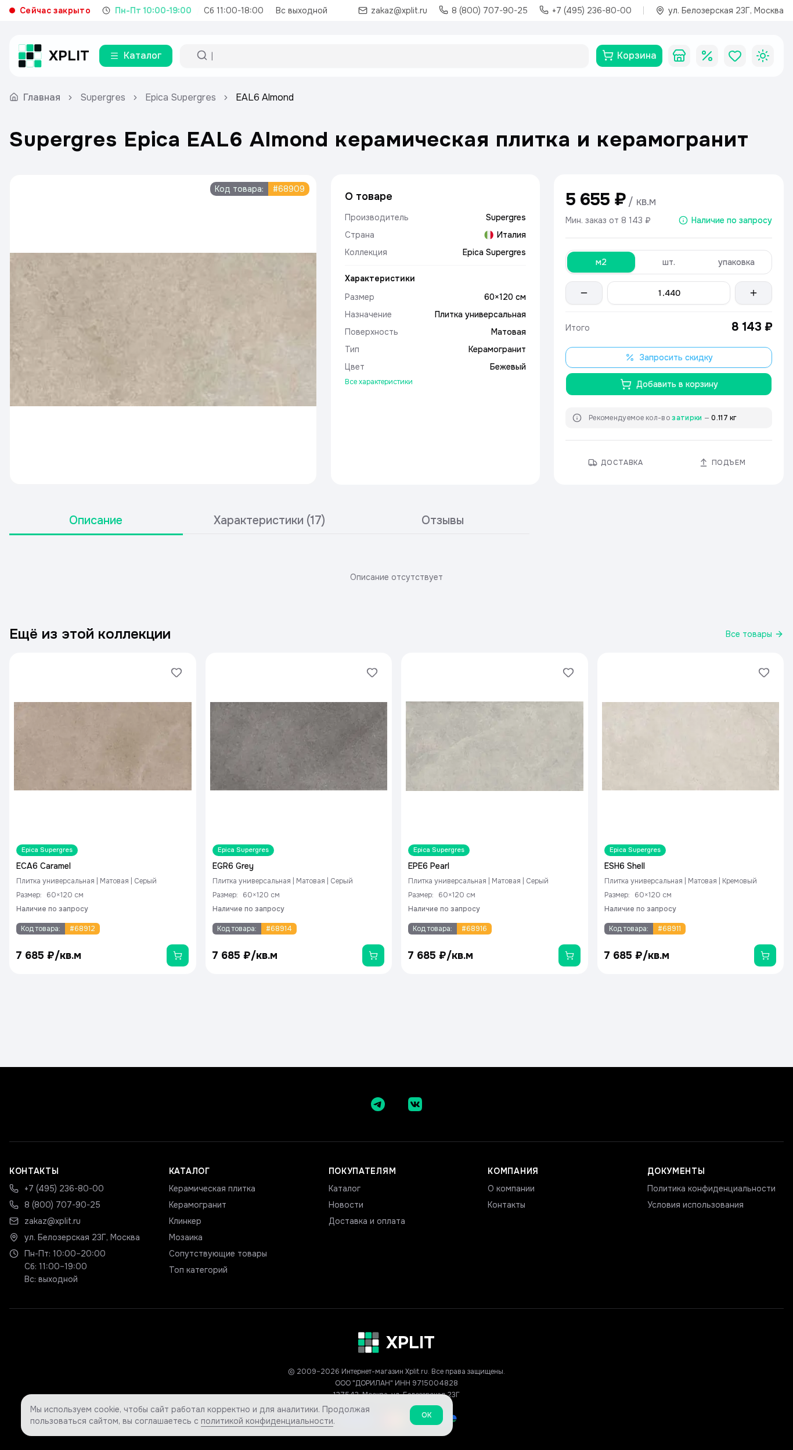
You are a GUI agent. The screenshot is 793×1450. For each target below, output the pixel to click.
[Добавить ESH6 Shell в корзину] (765, 955)
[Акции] (707, 55)
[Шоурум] (679, 55)
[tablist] (269, 521)
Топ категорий (198, 1270)
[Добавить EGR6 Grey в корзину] (373, 955)
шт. (668, 262)
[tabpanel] (396, 577)
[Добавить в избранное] (176, 672)
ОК (426, 1415)
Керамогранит (197, 1205)
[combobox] (395, 55)
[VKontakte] (415, 1104)
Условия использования (695, 1205)
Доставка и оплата (367, 1221)
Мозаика (186, 1237)
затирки (687, 418)
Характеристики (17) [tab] (269, 520)
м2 (601, 262)
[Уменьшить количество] (584, 293)
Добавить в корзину (677, 384)
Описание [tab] (95, 520)
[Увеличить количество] (753, 293)
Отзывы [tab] (442, 520)
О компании (511, 1188)
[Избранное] (735, 55)
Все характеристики (379, 381)
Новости (346, 1205)
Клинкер (185, 1221)
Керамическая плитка (212, 1188)
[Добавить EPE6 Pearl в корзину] (569, 955)
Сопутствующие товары (218, 1253)
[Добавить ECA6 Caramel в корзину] (177, 955)
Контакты (506, 1205)
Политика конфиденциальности (711, 1188)
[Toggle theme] (762, 55)
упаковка (736, 262)
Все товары (749, 634)
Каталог (345, 1188)
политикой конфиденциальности (267, 1421)
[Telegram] (378, 1104)
